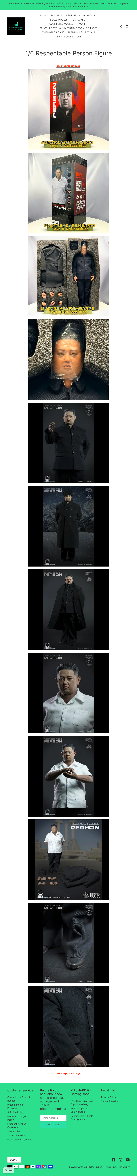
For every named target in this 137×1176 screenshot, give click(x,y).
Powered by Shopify (121, 1167)
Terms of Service (16, 1135)
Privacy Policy (108, 1097)
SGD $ (13, 1159)
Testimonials (14, 1131)
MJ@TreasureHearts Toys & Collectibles (93, 1167)
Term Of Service (109, 1101)
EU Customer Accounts (19, 1139)
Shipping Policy (15, 1112)
